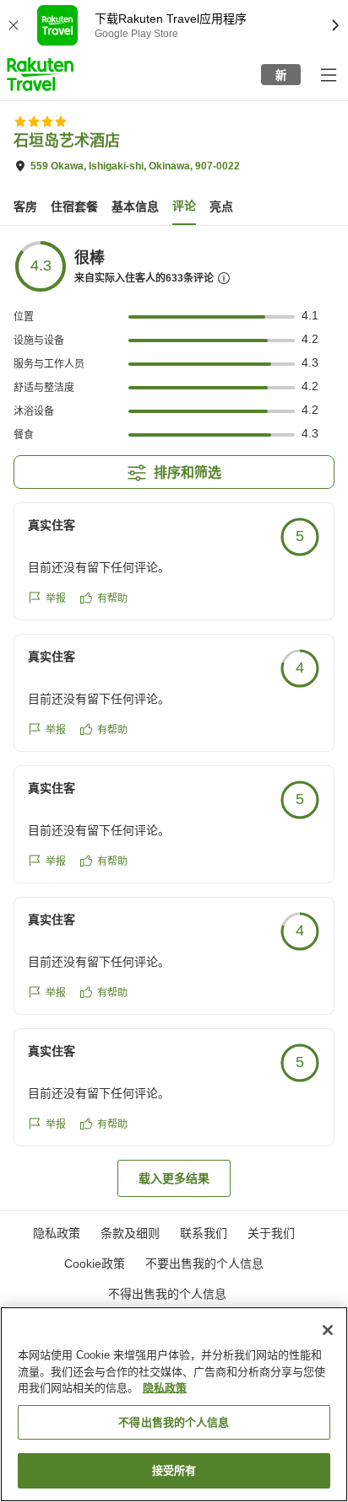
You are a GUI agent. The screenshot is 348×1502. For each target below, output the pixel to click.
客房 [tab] (25, 206)
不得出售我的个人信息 (167, 1294)
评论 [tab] (184, 205)
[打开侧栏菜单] (327, 74)
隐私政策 (165, 1387)
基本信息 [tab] (135, 206)
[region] (174, 1404)
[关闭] (327, 1330)
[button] (40, 74)
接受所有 (174, 1470)
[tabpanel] (174, 718)
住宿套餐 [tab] (74, 206)
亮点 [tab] (221, 206)
